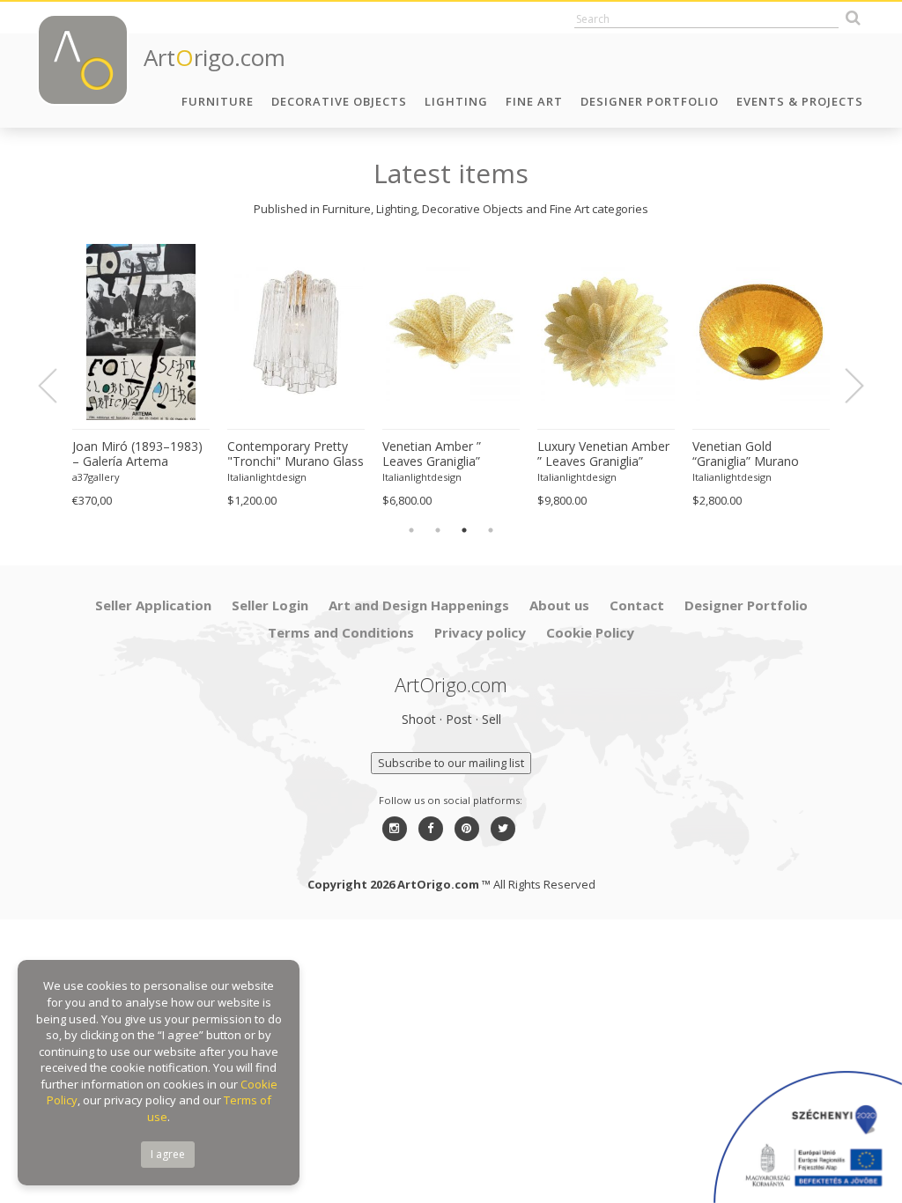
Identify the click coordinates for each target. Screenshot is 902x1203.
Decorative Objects (339, 101)
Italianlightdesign (267, 476)
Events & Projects (799, 101)
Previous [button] (58, 385)
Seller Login (270, 605)
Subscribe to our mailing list (451, 763)
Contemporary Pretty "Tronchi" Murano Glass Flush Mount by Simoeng (295, 454)
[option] (140, 376)
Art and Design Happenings (419, 605)
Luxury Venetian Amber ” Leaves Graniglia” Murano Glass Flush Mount (603, 454)
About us (559, 605)
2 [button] (438, 530)
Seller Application (153, 605)
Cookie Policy (590, 632)
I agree (168, 1154)
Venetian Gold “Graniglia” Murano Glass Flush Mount (745, 454)
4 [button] (490, 530)
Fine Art (534, 101)
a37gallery (96, 476)
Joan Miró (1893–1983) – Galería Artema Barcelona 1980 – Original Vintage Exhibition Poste (137, 454)
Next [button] (843, 385)
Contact (637, 605)
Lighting (456, 101)
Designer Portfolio (649, 101)
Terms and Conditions (341, 632)
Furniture (217, 101)
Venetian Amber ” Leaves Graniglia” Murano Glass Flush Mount (438, 454)
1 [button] (411, 530)
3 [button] (464, 530)
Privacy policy (480, 632)
